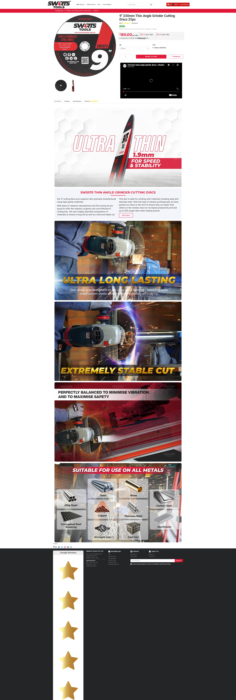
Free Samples (107, 4)
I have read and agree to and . (151, 564)
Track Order (133, 556)
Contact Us (152, 556)
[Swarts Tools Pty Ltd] (59, 4)
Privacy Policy (112, 558)
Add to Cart (152, 56)
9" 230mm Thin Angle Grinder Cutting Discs (78, 11)
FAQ (109, 554)
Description (57, 101)
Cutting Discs (59, 11)
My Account (133, 554)
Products (81, 4)
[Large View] (61, 86)
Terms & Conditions (153, 564)
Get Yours (126, 215)
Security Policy (112, 562)
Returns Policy (112, 560)
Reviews (135, 23)
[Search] (151, 4)
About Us (151, 554)
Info (98, 4)
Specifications (77, 101)
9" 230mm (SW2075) (159, 48)
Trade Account (91, 4)
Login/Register (184, 4)
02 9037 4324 (92, 557)
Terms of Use (112, 556)
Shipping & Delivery (113, 564)
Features (67, 101)
